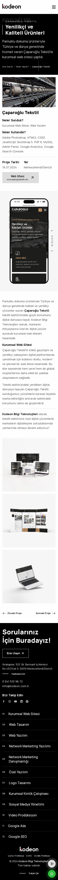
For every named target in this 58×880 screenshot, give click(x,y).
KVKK (29, 855)
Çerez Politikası (16, 855)
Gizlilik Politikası (42, 855)
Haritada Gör (18, 673)
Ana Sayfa (7, 66)
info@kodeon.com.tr (15, 686)
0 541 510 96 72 (12, 681)
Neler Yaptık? (22, 66)
